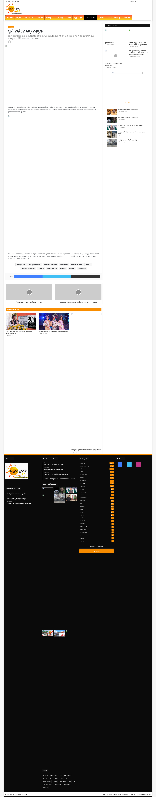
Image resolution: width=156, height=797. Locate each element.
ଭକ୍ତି (81, 518)
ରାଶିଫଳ (82, 512)
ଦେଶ (81, 472)
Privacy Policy (117, 794)
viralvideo (82, 268)
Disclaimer (125, 794)
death (51, 778)
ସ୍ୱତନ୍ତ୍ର (83, 480)
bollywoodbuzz (35, 265)
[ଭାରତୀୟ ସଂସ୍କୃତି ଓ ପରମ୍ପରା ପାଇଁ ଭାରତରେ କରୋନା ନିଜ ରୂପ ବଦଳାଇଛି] (139, 35)
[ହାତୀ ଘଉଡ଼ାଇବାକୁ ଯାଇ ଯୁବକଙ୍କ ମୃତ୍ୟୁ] (112, 120)
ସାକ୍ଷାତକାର (83, 532)
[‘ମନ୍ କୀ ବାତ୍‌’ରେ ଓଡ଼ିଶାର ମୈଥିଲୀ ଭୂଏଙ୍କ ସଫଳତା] (112, 127)
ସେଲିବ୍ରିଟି (83, 506)
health (56, 778)
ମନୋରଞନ (83, 529)
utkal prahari (58, 784)
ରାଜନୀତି (82, 477)
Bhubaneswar (53, 775)
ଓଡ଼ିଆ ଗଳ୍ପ (83, 526)
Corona (45, 778)
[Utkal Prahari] (13, 9)
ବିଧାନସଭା (82, 523)
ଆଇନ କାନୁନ (83, 492)
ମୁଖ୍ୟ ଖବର (83, 463)
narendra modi (47, 781)
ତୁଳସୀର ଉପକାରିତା (109, 43)
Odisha (55, 781)
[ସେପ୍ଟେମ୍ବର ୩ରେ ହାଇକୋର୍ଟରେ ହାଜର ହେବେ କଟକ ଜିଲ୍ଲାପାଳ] (71, 497)
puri (70, 781)
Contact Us (132, 794)
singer (63, 268)
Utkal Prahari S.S (15, 42)
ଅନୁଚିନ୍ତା (82, 521)
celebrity (64, 265)
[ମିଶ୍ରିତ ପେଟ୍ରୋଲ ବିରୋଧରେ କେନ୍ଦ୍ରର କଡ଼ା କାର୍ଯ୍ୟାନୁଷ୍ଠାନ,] (59, 633)
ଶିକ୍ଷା (81, 509)
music (41, 268)
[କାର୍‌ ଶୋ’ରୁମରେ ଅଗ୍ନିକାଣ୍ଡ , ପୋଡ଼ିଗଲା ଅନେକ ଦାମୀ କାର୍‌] (71, 697)
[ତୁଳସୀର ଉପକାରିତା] (115, 35)
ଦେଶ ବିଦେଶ (83, 474)
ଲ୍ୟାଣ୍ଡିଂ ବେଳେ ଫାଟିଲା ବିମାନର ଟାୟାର (128, 140)
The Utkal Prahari (47, 784)
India (66, 778)
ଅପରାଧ (82, 489)
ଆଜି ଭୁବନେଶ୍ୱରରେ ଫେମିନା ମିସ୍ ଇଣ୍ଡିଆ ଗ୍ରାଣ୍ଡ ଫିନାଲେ (86, 450)
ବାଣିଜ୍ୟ (82, 486)
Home (103, 794)
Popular (127, 103)
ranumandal (52, 268)
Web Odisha (147, 794)
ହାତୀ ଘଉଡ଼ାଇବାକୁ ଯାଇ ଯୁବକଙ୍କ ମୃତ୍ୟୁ (128, 117)
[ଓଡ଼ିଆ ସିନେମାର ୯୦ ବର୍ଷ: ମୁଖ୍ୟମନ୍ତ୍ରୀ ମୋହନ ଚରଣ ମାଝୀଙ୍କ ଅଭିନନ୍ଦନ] (21, 321)
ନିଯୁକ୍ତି (82, 538)
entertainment (77, 265)
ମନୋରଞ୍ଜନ (11, 27)
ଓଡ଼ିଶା (81, 469)
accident (45, 775)
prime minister (62, 781)
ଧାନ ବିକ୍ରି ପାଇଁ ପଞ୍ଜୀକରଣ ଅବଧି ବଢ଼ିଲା (128, 109)
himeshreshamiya (28, 268)
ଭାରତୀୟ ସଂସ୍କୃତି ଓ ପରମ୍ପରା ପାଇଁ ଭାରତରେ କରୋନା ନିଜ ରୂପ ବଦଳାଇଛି (138, 44)
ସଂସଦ (81, 535)
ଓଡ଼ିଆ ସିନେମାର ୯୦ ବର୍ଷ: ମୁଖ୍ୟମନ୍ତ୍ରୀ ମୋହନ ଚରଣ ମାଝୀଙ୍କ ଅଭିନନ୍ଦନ (19, 332)
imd (61, 778)
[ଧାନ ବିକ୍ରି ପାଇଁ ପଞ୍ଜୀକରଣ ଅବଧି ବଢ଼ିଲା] (112, 112)
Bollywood (21, 265)
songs (72, 268)
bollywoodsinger (51, 265)
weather (45, 787)
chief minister (67, 775)
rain (74, 781)
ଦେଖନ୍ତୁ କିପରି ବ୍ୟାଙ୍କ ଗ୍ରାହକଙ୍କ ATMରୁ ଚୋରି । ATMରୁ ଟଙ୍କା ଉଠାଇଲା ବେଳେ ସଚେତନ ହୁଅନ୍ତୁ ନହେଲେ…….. (138, 52)
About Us (109, 794)
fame (88, 265)
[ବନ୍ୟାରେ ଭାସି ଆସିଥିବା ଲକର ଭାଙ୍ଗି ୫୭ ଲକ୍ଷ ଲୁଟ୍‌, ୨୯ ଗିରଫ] (112, 134)
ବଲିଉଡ (82, 515)
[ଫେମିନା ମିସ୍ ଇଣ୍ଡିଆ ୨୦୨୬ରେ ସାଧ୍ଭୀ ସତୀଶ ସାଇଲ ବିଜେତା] (54, 321)
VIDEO (82, 541)
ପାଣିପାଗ (82, 500)
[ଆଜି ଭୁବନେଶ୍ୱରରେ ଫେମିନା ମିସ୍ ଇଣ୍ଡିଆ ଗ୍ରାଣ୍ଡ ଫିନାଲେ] (86, 380)
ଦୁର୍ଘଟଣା (82, 495)
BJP (61, 775)
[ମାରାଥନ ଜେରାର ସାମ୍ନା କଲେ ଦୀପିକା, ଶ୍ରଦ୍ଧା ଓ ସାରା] (115, 56)
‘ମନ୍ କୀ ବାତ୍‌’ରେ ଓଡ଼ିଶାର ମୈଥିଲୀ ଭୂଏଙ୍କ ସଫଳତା (130, 125)
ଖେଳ (81, 503)
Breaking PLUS (84, 466)
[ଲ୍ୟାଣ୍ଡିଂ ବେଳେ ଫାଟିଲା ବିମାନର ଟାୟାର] (112, 143)
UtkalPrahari (67, 784)
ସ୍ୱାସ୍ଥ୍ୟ (82, 483)
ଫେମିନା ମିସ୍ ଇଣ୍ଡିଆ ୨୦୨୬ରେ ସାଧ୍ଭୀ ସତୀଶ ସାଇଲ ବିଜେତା (53, 331)
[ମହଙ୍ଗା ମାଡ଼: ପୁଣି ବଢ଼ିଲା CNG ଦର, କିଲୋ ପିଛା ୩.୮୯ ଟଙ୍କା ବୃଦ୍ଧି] (47, 633)
